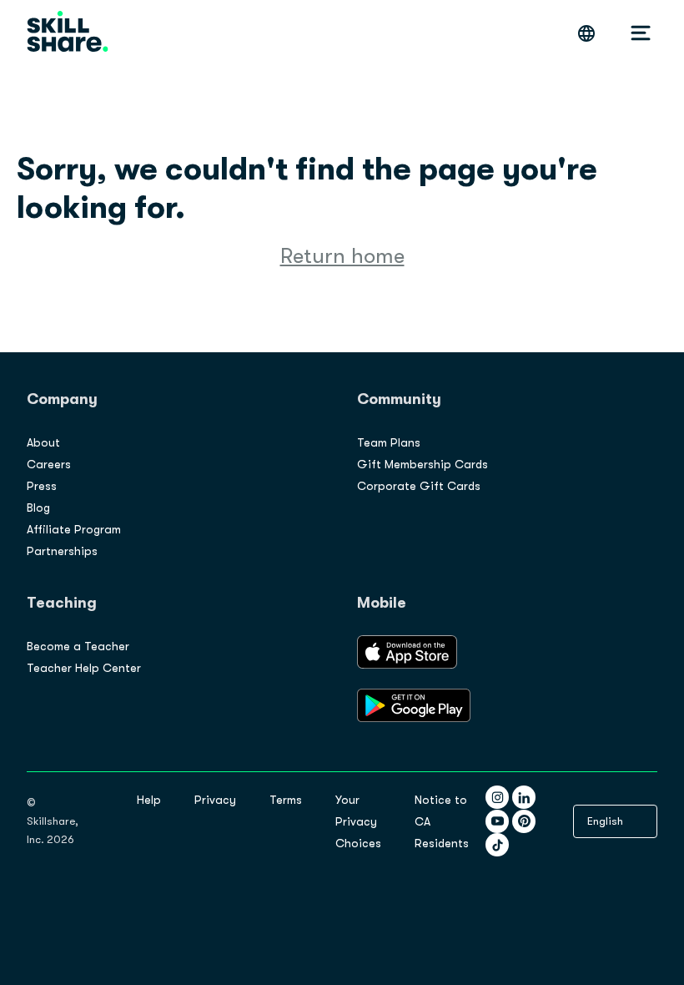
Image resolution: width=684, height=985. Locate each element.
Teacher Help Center (84, 667)
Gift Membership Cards (422, 464)
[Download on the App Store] (407, 664)
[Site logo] (67, 33)
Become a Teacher (78, 646)
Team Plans (388, 442)
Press (42, 485)
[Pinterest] (524, 821)
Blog (38, 507)
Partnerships (62, 551)
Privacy (215, 799)
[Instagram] (497, 797)
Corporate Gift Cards (418, 485)
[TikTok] (497, 844)
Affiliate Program (74, 529)
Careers (49, 464)
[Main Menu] (640, 33)
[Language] (586, 33)
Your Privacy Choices (358, 821)
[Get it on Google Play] (413, 718)
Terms (285, 799)
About (43, 442)
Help (149, 799)
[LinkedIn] (524, 797)
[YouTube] (497, 821)
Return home (342, 256)
